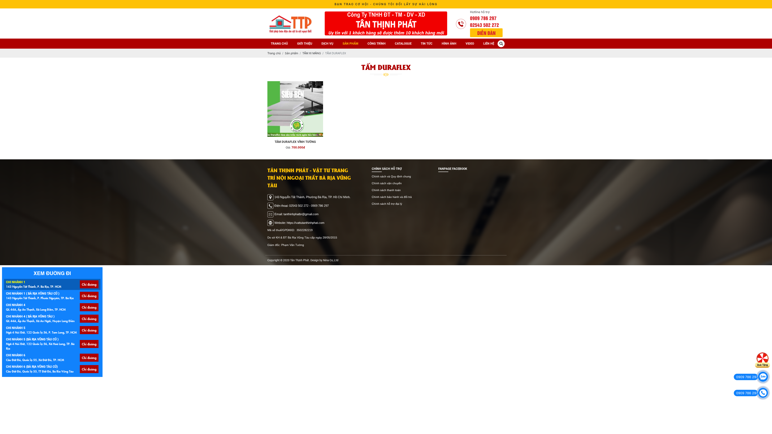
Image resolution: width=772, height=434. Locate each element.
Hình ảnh (449, 43)
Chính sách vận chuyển (387, 183)
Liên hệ (488, 43)
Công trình (377, 43)
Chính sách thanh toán (386, 190)
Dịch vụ (327, 43)
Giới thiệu (304, 43)
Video (470, 43)
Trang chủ (279, 43)
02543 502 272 (484, 24)
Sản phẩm (350, 43)
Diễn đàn (486, 32)
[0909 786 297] (763, 377)
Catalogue (403, 43)
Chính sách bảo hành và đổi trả (392, 197)
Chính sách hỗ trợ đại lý (387, 203)
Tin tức (426, 43)
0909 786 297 (483, 17)
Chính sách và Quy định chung (391, 176)
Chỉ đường (89, 284)
